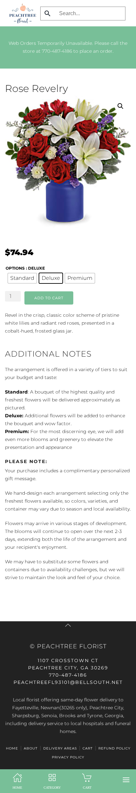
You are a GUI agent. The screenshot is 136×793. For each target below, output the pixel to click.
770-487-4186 (57, 51)
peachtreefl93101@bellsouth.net (68, 682)
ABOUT (31, 748)
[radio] (22, 278)
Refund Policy (114, 748)
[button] (126, 780)
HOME (12, 748)
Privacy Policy (68, 757)
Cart (88, 748)
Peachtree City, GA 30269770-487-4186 (68, 668)
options (15, 268)
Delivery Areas (60, 748)
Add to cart (48, 298)
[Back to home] (21, 13)
